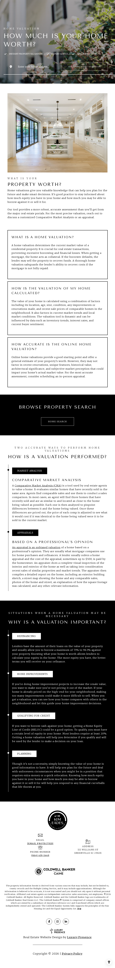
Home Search (57, 421)
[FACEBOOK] (49, 922)
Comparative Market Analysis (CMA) (38, 485)
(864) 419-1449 (40, 855)
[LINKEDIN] (66, 922)
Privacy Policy (72, 953)
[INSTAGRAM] (57, 922)
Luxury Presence (79, 937)
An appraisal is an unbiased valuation (36, 547)
